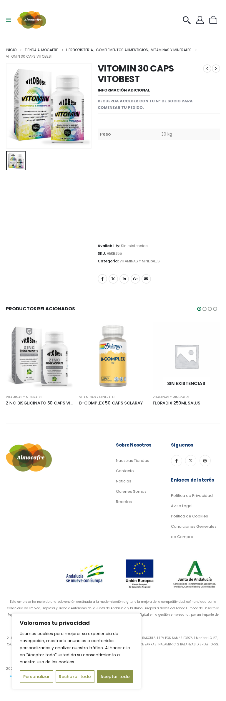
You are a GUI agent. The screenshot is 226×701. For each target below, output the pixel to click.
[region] (76, 651)
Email (146, 279)
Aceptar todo (115, 677)
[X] (190, 460)
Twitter (113, 279)
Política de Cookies (189, 516)
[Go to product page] (39, 356)
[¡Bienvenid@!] (201, 20)
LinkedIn (124, 279)
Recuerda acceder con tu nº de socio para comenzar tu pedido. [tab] (145, 104)
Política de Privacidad (192, 495)
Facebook (102, 279)
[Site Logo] (32, 20)
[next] (216, 68)
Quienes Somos (131, 491)
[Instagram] (205, 460)
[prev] (207, 68)
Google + (135, 279)
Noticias (123, 481)
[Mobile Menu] (10, 20)
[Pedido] (188, 20)
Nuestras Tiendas (132, 460)
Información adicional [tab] (124, 90)
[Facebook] (176, 460)
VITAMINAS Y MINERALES (139, 261)
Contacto (125, 471)
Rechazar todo (75, 677)
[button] (199, 308)
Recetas (124, 501)
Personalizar (36, 677)
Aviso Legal (181, 506)
